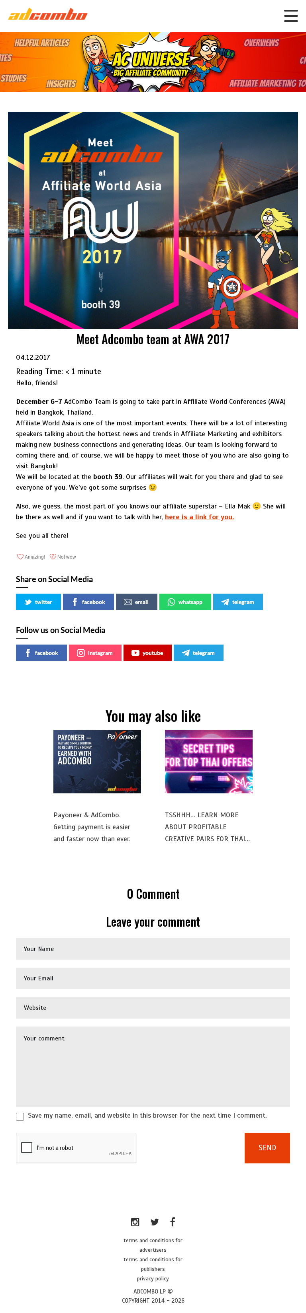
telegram (243, 601)
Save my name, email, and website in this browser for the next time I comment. (147, 1115)
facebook (93, 601)
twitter (43, 601)
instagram (100, 652)
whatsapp (190, 601)
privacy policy (153, 1278)
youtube (153, 652)
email (142, 601)
